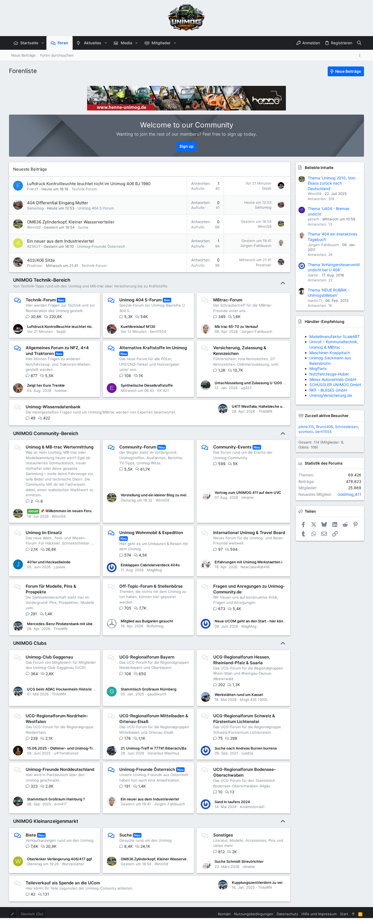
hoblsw (61, 390)
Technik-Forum (84, 189)
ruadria (247, 753)
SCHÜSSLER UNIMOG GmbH (335, 384)
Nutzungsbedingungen (253, 914)
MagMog (154, 570)
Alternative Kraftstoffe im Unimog (153, 347)
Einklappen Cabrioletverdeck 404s (150, 565)
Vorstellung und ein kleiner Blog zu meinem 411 (160, 495)
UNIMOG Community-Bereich (45, 433)
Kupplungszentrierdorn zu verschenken (266, 882)
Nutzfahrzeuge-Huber (329, 374)
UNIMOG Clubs (29, 643)
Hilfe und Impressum (319, 914)
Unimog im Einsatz (44, 532)
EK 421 (163, 390)
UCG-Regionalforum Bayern (146, 657)
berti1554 (158, 331)
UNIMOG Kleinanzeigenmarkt (45, 821)
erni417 (60, 804)
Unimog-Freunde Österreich (101, 246)
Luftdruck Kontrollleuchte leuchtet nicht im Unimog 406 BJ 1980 (88, 183)
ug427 (246, 388)
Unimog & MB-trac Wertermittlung (59, 447)
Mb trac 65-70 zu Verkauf (236, 326)
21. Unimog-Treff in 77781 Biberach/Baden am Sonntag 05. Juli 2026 (179, 748)
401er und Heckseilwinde (48, 562)
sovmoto (305, 431)
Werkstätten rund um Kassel (239, 694)
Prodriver (35, 265)
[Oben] (353, 914)
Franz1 (32, 189)
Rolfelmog (155, 626)
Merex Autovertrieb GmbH (332, 379)
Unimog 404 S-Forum (96, 208)
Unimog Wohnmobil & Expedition (151, 532)
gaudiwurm (156, 694)
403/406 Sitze (41, 260)
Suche (83, 227)
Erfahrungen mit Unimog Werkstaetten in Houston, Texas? (264, 562)
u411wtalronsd (66, 753)
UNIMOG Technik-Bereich (41, 280)
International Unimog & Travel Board (249, 532)
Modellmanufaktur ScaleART (334, 336)
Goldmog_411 (349, 494)
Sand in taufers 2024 (232, 802)
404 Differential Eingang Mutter (57, 202)
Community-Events (232, 447)
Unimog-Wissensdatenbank (53, 406)
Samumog (35, 208)
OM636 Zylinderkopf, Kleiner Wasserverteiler (70, 222)
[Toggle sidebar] (360, 55)
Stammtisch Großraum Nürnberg (148, 689)
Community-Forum (137, 447)
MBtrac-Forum (227, 299)
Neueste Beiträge (30, 169)
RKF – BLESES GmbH (328, 390)
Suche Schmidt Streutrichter (239, 861)
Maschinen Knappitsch (329, 352)
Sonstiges (223, 835)
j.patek (59, 567)
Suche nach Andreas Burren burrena (246, 748)
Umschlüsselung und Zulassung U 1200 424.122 (256, 383)
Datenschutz (287, 914)
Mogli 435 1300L (254, 699)
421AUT (33, 246)
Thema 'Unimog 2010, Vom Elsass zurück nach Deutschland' (332, 183)
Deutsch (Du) (32, 914)
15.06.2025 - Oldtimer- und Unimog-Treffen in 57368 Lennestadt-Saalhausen (93, 748)
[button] (42, 43)
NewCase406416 (255, 567)
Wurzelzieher (73, 864)
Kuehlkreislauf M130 (138, 326)
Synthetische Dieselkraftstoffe (147, 385)
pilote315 (306, 426)
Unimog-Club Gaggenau (49, 657)
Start (344, 914)
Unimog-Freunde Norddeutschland (60, 769)
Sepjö (266, 188)
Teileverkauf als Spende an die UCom (63, 882)
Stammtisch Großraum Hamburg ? (56, 799)
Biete (31, 835)
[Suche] (359, 43)
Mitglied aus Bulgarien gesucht (147, 621)
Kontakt (224, 914)
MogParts (318, 368)
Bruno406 (324, 426)
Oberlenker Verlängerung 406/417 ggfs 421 (64, 859)
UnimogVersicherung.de (330, 395)
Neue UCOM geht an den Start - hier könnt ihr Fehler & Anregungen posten (278, 621)
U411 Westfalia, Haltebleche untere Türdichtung (272, 406)
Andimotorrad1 (252, 807)
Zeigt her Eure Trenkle (46, 385)
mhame (247, 497)
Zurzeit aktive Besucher (327, 415)
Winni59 (34, 227)
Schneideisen (346, 426)
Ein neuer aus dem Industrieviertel (60, 241)
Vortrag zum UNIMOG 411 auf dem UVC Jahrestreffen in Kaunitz (269, 492)
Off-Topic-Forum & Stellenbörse (151, 586)
